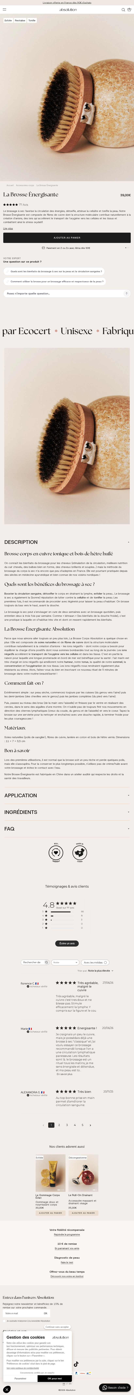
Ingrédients (20, 812)
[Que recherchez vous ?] (124, 9)
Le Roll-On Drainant (80, 1195)
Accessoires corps (25, 185)
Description (21, 542)
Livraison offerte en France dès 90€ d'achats (67, 2)
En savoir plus (64, 1074)
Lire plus (8, 228)
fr (64, 1383)
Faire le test (67, 1262)
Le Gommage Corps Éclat (48, 1196)
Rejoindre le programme (67, 1234)
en (70, 1383)
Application (20, 795)
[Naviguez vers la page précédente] (43, 1125)
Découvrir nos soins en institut (67, 1276)
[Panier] (129, 9)
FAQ (9, 828)
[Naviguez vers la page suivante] (90, 1125)
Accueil (10, 185)
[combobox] (65, 962)
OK (45, 1313)
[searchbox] (32, 962)
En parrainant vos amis (67, 1248)
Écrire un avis (67, 943)
